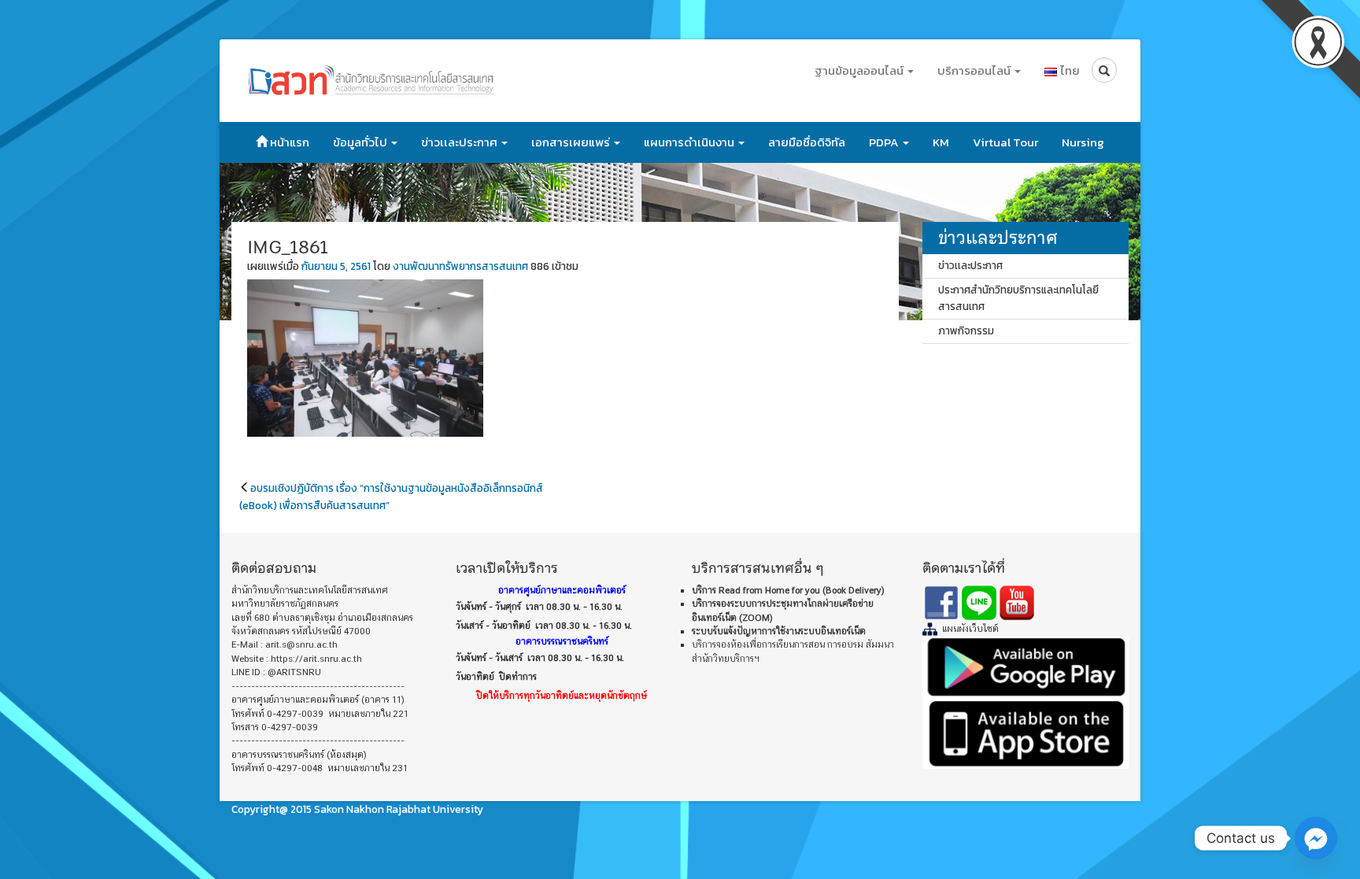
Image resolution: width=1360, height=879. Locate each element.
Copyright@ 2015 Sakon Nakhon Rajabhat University (357, 809)
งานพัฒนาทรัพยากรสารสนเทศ (460, 266)
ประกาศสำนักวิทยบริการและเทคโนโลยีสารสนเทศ (1018, 298)
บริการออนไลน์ (975, 70)
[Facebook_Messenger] (1316, 838)
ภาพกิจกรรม (966, 330)
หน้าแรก (288, 142)
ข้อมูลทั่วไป (361, 142)
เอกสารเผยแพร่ (571, 142)
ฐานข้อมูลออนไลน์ (860, 70)
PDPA (885, 142)
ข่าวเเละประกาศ (460, 142)
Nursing (1083, 142)
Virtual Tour (1005, 142)
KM (941, 142)
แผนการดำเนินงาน (690, 142)
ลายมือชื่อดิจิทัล (806, 142)
